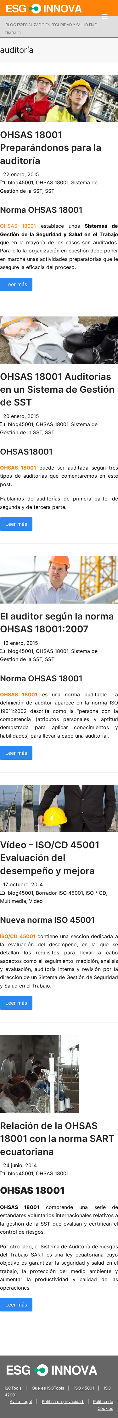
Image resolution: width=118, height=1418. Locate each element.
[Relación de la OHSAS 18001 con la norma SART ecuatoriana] (39, 1073)
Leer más (16, 284)
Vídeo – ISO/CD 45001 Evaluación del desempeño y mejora (49, 857)
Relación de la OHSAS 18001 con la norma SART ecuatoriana (57, 1138)
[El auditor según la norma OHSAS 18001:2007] (59, 579)
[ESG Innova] (52, 1370)
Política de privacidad (63, 1401)
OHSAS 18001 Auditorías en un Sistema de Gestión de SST (57, 389)
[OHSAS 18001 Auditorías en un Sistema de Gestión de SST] (59, 339)
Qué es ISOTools (48, 1388)
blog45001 (20, 182)
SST (49, 191)
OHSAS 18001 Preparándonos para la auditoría (50, 147)
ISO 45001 (84, 1388)
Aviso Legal (21, 1401)
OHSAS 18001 (52, 182)
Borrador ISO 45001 (59, 893)
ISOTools (13, 1388)
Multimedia (13, 901)
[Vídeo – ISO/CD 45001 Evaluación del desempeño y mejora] (59, 808)
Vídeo (36, 901)
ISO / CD (96, 893)
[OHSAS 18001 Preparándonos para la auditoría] (59, 98)
